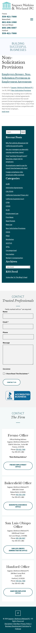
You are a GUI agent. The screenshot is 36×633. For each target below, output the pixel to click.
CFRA (8, 202)
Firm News (9, 217)
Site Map (16, 624)
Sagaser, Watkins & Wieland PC (22, 87)
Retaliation (10, 239)
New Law (9, 225)
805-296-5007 (9, 27)
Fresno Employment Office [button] (18, 466)
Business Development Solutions (17, 626)
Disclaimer (6, 369)
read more (5, 111)
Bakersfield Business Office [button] (18, 506)
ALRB (8, 184)
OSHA (8, 232)
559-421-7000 (9, 16)
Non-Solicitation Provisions (21, 90)
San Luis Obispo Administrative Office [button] (18, 549)
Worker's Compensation (14, 258)
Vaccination (10, 254)
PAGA (8, 236)
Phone (5, 332)
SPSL (8, 247)
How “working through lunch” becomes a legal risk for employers (16, 159)
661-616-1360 (9, 22)
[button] (32, 19)
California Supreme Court (15, 199)
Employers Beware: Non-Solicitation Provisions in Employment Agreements (17, 78)
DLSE (8, 210)
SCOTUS (9, 243)
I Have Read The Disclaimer (17, 374)
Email (5, 322)
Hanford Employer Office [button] (18, 592)
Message (6, 343)
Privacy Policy (26, 624)
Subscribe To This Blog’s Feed (16, 277)
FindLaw (18, 629)
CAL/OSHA (9, 191)
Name (5, 312)
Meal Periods (10, 221)
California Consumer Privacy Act (17, 195)
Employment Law (12, 213)
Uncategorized (11, 250)
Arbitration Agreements (14, 188)
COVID (8, 206)
